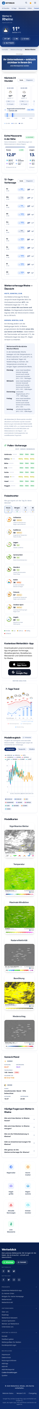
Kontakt (23, 1262)
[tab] (8, 509)
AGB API (5, 1366)
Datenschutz (6, 1357)
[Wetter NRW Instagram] (14, 1279)
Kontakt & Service (9, 1332)
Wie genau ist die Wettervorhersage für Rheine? (16, 1151)
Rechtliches (7, 1351)
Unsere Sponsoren (8, 1321)
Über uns (5, 1312)
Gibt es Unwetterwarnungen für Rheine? (17, 1143)
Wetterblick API (7, 1302)
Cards (21, 80)
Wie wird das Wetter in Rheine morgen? (16, 1127)
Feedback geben (8, 1339)
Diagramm (29, 80)
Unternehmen (7, 1308)
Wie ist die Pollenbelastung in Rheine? (16, 1135)
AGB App (5, 1363)
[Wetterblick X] (14, 1271)
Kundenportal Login (9, 1345)
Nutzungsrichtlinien (9, 1360)
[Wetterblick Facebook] (3, 1271)
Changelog (33, 1393)
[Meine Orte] (30, 3)
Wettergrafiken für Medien (11, 1342)
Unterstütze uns (7, 1327)
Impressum (6, 1354)
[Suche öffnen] (26, 3)
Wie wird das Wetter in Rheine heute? (16, 1119)
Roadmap (5, 1315)
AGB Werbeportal (8, 1369)
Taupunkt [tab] (21, 749)
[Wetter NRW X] (8, 1279)
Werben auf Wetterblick (10, 1324)
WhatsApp (9, 1262)
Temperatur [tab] (10, 749)
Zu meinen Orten (8, 1293)
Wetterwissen (7, 1299)
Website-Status (7, 1393)
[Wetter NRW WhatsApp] (19, 1279)
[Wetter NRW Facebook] (3, 1279)
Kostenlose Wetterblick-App (12, 1290)
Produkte (6, 1287)
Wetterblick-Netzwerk (9, 1318)
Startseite (5, 50)
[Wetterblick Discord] (8, 1271)
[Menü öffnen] (35, 3)
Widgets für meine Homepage (13, 1296)
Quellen (4, 1375)
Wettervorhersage (16, 50)
